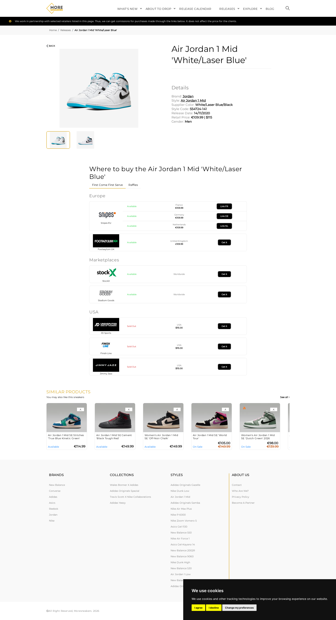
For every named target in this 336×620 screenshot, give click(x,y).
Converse (54, 490)
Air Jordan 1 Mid (180, 496)
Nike (51, 520)
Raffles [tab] (133, 185)
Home (53, 30)
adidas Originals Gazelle (185, 485)
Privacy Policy (240, 496)
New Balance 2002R (183, 550)
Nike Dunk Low (180, 490)
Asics (52, 502)
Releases (65, 30)
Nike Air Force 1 (180, 538)
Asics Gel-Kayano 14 (183, 544)
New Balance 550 (181, 532)
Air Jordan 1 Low (181, 574)
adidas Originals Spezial (124, 490)
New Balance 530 (181, 568)
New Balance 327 (181, 580)
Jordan (53, 514)
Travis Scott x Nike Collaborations (130, 496)
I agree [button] (198, 607)
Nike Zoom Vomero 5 (184, 520)
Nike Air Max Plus (181, 508)
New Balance (57, 485)
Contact (237, 485)
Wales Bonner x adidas (124, 485)
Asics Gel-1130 (179, 526)
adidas (53, 496)
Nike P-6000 (178, 514)
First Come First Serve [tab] (107, 185)
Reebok (53, 508)
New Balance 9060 (182, 556)
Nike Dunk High (180, 562)
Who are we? (240, 490)
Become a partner (243, 502)
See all (284, 397)
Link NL (224, 226)
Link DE (224, 216)
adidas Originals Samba (185, 502)
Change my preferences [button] (239, 607)
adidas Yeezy (118, 502)
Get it (224, 242)
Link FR (224, 206)
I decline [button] (214, 607)
